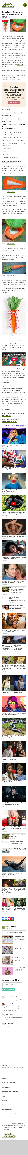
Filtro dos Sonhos (6, 1087)
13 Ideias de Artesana (8, 119)
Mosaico (4, 1096)
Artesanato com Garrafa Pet (9, 1114)
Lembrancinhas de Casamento (10, 1091)
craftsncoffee (11, 191)
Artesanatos (5, 1078)
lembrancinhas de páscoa (17, 58)
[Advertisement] (14, 1046)
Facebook (15, 397)
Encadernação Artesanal (8, 1082)
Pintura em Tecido (7, 1105)
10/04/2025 (9, 928)
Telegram (5, 401)
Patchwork (4, 1100)
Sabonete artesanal (7, 1109)
